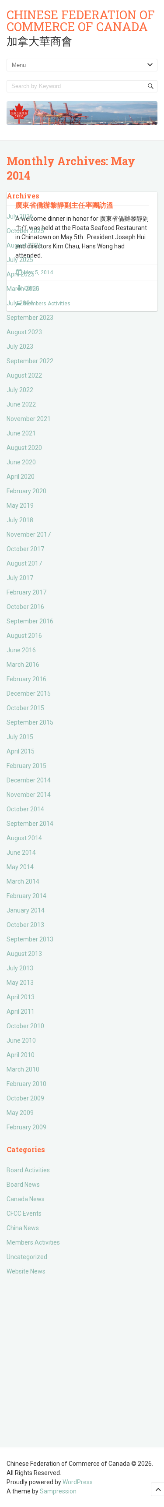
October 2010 (25, 1025)
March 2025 (23, 288)
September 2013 (30, 939)
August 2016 (24, 635)
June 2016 (21, 650)
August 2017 (24, 563)
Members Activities (33, 1242)
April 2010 (21, 1054)
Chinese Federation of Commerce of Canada (81, 20)
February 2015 (26, 765)
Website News (26, 1271)
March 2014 (23, 881)
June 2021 (21, 433)
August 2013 (24, 953)
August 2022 (24, 375)
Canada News (26, 1199)
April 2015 (21, 751)
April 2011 (21, 1011)
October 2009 (25, 1098)
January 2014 (26, 910)
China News (23, 1227)
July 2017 (20, 577)
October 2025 (25, 230)
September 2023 (30, 317)
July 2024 (20, 303)
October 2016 (25, 606)
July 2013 (20, 968)
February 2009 (26, 1127)
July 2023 (20, 346)
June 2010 (21, 1040)
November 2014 (29, 794)
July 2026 (20, 216)
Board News (23, 1184)
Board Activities (28, 1170)
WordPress (78, 1482)
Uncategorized (27, 1256)
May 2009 (20, 1112)
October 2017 (25, 548)
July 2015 (20, 736)
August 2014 (24, 838)
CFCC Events (24, 1213)
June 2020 (21, 462)
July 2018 (20, 520)
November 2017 (29, 534)
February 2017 (26, 592)
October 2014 (25, 809)
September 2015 (30, 722)
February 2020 (26, 491)
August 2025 (24, 245)
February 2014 (26, 895)
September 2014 (30, 823)
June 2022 (21, 404)
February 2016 (26, 679)
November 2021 (29, 418)
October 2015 (25, 707)
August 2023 (24, 332)
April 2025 (21, 274)
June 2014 (21, 852)
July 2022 (20, 389)
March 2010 (23, 1069)
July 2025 (20, 259)
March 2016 (23, 664)
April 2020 (21, 476)
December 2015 (29, 693)
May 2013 (20, 982)
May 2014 (20, 866)
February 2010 (26, 1083)
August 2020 (24, 447)
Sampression (58, 1491)
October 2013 (25, 924)
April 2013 (21, 997)
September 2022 (30, 360)
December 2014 (29, 780)
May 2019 (20, 505)
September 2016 (30, 621)
